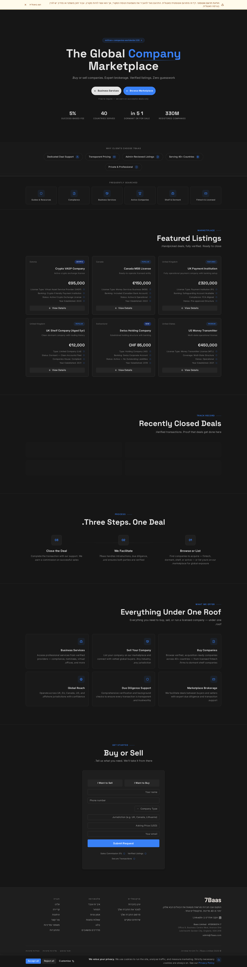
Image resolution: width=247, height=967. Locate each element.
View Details (191, 308)
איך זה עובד (94, 904)
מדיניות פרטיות (50, 951)
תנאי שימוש (65, 951)
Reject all (49, 961)
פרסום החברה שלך (131, 914)
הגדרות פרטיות (33, 951)
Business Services (108, 90)
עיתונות (56, 914)
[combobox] (147, 809)
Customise (65, 961)
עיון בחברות (134, 904)
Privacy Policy (206, 963)
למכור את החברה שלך (129, 909)
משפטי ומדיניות (52, 925)
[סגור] (25, 4)
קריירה (56, 909)
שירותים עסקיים (132, 919)
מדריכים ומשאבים (91, 930)
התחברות (55, 930)
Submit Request (123, 843)
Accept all (33, 961)
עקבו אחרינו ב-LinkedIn (205, 917)
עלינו (57, 904)
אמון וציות (95, 914)
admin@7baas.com (212, 935)
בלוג (98, 925)
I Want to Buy (142, 783)
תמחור (96, 909)
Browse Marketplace (141, 90)
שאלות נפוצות (93, 919)
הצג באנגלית (35, 4)
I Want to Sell (104, 783)
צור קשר (55, 919)
